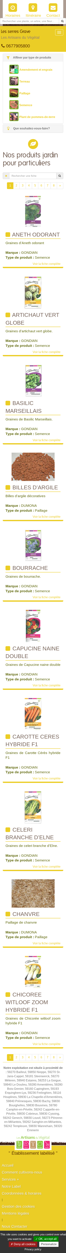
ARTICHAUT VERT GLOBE (32, 319)
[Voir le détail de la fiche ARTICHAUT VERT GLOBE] (33, 292)
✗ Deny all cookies (23, 1244)
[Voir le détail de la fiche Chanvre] (33, 893)
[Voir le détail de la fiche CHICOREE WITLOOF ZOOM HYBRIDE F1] (33, 971)
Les (20, 34)
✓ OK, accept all (46, 1238)
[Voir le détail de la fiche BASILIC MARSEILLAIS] (33, 380)
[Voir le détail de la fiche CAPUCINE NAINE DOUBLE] (33, 625)
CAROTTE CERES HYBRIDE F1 (32, 740)
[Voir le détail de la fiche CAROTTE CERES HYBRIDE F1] (33, 713)
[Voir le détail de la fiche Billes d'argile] (33, 466)
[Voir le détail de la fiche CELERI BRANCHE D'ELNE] (33, 807)
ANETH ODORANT (35, 235)
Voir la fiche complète (46, 263)
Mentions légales (15, 1213)
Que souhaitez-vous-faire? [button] (31, 128)
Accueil (7, 1165)
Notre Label (11, 1186)
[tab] (33, 58)
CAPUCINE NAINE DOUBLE (32, 652)
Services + (10, 1179)
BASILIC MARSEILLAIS (24, 407)
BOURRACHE (29, 568)
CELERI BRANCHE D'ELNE (30, 833)
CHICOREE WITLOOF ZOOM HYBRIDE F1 (27, 1002)
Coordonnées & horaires (21, 1193)
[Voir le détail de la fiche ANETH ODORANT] (33, 211)
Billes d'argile (34, 487)
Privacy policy (33, 1249)
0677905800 (17, 45)
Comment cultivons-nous (22, 1172)
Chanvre (25, 914)
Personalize (49, 1244)
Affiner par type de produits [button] (31, 57)
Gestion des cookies (18, 1206)
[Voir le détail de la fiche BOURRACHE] (33, 545)
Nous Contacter (14, 1226)
